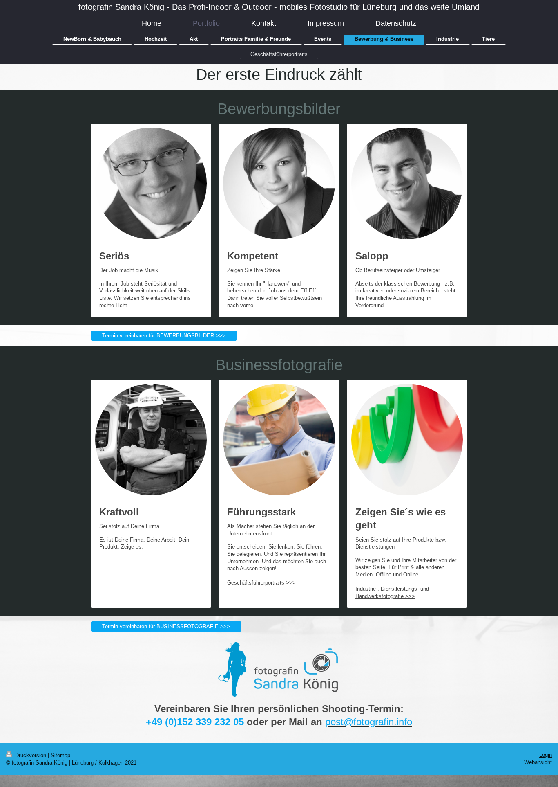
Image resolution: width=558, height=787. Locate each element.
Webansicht (538, 762)
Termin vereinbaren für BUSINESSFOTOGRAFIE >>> (166, 626)
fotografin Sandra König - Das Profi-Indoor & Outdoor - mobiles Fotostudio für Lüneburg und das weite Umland (279, 6)
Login (545, 755)
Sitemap (60, 755)
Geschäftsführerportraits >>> (261, 583)
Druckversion (30, 755)
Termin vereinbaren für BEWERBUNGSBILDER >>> (163, 336)
